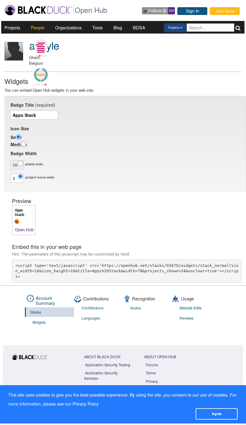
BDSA (139, 27)
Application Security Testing (107, 364)
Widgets (39, 322)
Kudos (135, 307)
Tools (97, 27)
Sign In (192, 11)
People (37, 27)
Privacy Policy (86, 404)
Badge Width (23, 153)
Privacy (152, 381)
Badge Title (22, 105)
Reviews (186, 317)
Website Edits (190, 307)
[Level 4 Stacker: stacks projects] (41, 46)
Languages (91, 317)
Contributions (93, 307)
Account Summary (45, 300)
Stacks (35, 311)
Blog (117, 27)
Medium (18, 144)
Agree (216, 414)
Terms (151, 372)
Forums (152, 364)
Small (16, 137)
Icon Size (19, 128)
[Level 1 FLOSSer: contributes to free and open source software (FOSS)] (41, 60)
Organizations (68, 27)
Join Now (225, 11)
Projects (12, 27)
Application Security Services (101, 375)
